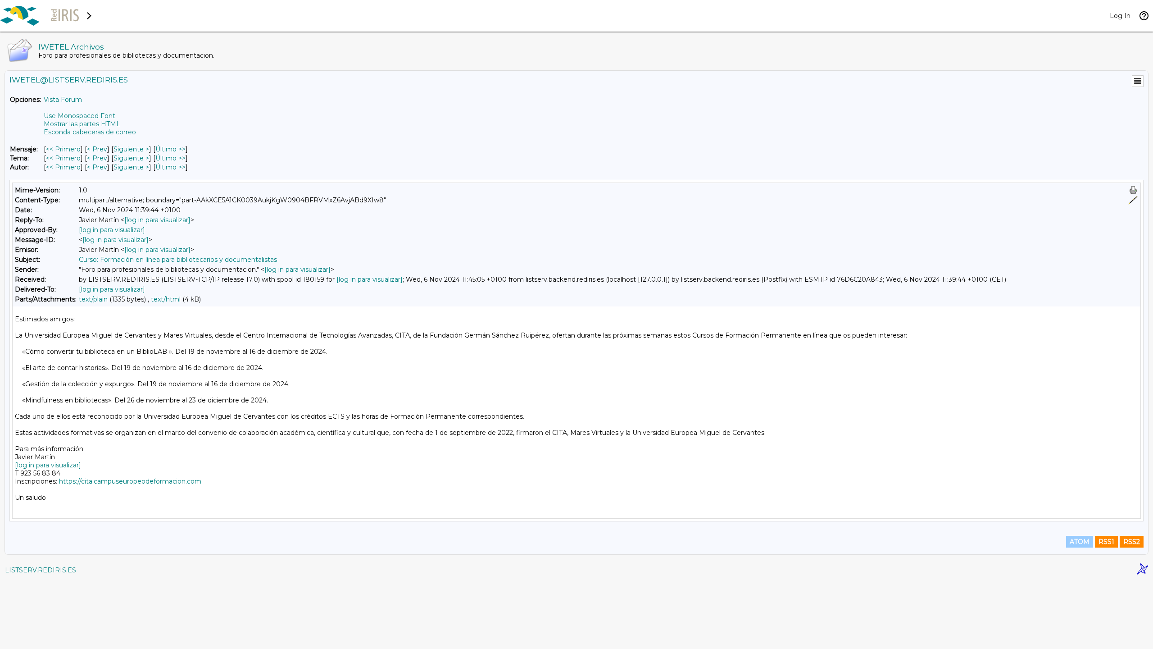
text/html (166, 299)
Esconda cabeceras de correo (90, 132)
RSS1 (1106, 542)
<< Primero (63, 149)
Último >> (170, 149)
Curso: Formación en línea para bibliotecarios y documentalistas (178, 260)
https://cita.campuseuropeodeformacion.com (130, 481)
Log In (1120, 16)
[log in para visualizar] (157, 220)
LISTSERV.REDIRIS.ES (40, 570)
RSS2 (1131, 542)
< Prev (97, 149)
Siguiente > (131, 149)
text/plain (93, 299)
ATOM (1079, 542)
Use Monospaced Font (79, 116)
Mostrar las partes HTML (82, 124)
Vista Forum (63, 100)
